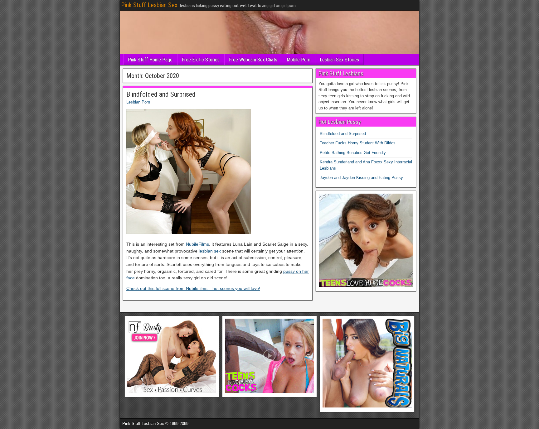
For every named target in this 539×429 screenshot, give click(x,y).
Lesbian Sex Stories (339, 60)
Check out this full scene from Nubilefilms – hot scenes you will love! (193, 288)
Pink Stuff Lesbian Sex (149, 5)
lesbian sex (210, 250)
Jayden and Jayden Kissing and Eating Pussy (361, 177)
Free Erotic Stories (201, 60)
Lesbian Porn (138, 102)
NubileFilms (197, 244)
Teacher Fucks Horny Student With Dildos (358, 143)
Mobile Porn (298, 60)
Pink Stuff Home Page (150, 60)
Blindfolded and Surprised (161, 94)
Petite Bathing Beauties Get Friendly (353, 152)
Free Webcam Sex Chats (253, 60)
